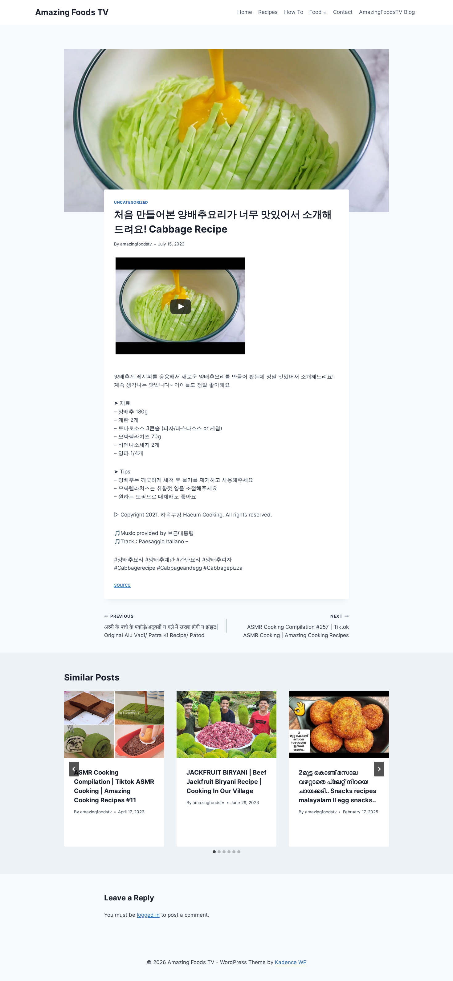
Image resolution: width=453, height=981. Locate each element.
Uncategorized (131, 202)
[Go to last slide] (74, 769)
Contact (343, 12)
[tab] (214, 851)
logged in (148, 915)
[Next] (379, 769)
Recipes (268, 12)
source (122, 585)
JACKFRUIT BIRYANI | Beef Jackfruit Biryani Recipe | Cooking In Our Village (226, 782)
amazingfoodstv (136, 243)
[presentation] (114, 724)
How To (293, 12)
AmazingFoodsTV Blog (387, 12)
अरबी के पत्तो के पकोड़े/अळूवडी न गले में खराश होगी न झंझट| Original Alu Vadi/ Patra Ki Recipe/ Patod (161, 626)
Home (244, 12)
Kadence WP (291, 962)
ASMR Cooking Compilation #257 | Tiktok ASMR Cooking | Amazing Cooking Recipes (296, 626)
